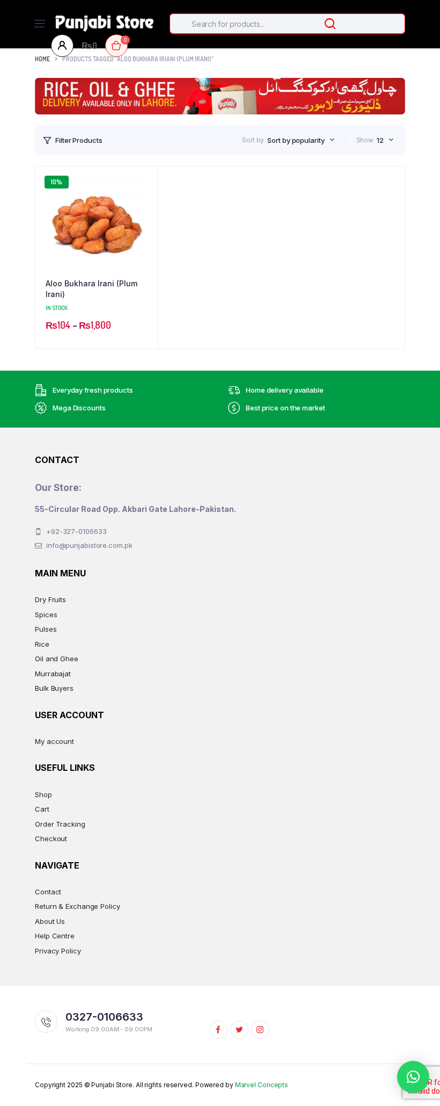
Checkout (51, 838)
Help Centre (55, 935)
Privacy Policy (58, 950)
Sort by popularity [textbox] (295, 140)
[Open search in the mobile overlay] (287, 23)
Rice (42, 644)
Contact (48, 891)
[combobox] (301, 140)
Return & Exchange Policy (77, 906)
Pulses (45, 629)
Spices (46, 614)
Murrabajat (53, 673)
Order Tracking (60, 824)
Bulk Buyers (54, 688)
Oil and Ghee (56, 658)
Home (42, 59)
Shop (43, 794)
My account (54, 741)
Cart (42, 809)
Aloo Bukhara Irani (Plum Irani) (91, 289)
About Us (50, 921)
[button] (144, 209)
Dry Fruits (50, 599)
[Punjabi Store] (104, 24)
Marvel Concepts (262, 1085)
